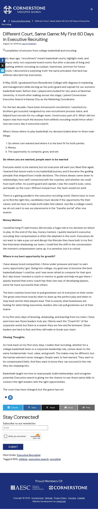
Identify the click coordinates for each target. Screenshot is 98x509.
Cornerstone (24, 9)
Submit (13, 446)
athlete (23, 459)
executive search (39, 459)
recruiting (55, 459)
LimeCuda (61, 501)
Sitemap (49, 498)
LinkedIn (81, 498)
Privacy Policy (60, 498)
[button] (91, 9)
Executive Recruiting (29, 455)
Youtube (72, 498)
